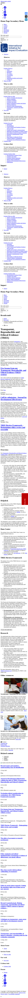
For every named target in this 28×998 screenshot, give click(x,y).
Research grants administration (14, 106)
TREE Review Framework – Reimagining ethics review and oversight (14, 826)
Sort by (2, 38)
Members (9, 72)
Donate (5, 32)
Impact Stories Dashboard (13, 159)
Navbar (2, 2)
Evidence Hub (7, 141)
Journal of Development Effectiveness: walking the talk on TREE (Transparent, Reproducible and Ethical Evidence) (14, 780)
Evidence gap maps (11, 102)
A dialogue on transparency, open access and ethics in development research (13, 920)
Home (5, 318)
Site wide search (5, 35)
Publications (10, 162)
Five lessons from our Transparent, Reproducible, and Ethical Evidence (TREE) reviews (12, 810)
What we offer (7, 81)
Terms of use (22, 992)
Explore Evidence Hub (9, 154)
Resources (6, 31)
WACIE (9, 135)
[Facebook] (5, 8)
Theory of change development (14, 97)
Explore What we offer (9, 96)
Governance (10, 75)
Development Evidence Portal (14, 155)
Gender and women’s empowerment (16, 130)
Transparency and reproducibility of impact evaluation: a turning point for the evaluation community (14, 935)
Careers (5, 25)
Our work (6, 110)
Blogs (5, 24)
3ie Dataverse (17, 553)
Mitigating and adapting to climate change (17, 131)
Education (9, 124)
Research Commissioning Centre (15, 134)
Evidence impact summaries (14, 158)
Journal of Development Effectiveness (16, 160)
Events (5, 27)
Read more (18, 739)
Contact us (9, 79)
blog (5, 390)
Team (8, 69)
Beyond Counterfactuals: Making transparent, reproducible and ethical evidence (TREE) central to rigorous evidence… (12, 905)
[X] (5, 10)
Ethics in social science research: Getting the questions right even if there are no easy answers (13, 887)
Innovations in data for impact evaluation (17, 132)
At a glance (9, 74)
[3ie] (14, 51)
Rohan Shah (4, 744)
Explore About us (8, 68)
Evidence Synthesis (11, 100)
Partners (9, 76)
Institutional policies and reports (14, 78)
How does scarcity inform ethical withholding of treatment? (11, 870)
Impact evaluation (11, 99)
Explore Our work (8, 123)
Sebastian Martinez (5, 746)
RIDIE (18, 512)
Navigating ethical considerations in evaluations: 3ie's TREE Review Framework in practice (12, 794)
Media (5, 28)
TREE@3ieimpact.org (6, 670)
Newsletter (6, 30)
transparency (17, 341)
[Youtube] (5, 15)
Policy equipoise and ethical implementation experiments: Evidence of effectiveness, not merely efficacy (14, 855)
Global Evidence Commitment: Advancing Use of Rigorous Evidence (16, 139)
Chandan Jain (4, 743)
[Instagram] (5, 18)
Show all (6, 756)
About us (6, 54)
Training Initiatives (11, 104)
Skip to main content (6, 1)
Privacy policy (4, 994)
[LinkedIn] (5, 13)
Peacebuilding (10, 126)
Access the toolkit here (6, 629)
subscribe (10, 750)
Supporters (9, 71)
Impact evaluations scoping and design (16, 103)
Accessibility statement (14, 994)
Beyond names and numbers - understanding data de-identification (12, 766)
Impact (5, 168)
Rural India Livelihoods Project (14, 137)
